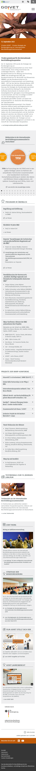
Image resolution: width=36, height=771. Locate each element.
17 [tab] (31, 190)
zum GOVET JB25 (8, 699)
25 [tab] (17, 193)
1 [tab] (1, 190)
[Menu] (33, 9)
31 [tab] (33, 193)
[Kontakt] (28, 2)
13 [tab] (20, 190)
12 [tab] (17, 190)
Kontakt (3, 750)
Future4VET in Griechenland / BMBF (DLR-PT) (17, 377)
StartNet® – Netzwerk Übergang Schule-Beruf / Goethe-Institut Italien (15, 403)
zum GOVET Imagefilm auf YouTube (15, 656)
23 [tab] (12, 193)
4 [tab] (9, 190)
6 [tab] (14, 190)
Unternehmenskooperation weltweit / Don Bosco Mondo (16, 390)
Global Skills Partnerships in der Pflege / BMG (16, 383)
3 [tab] (6, 190)
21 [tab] (6, 193)
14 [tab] (23, 190)
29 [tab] (28, 193)
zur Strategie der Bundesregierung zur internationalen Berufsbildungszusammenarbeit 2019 (19, 610)
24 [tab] (14, 193)
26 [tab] (20, 193)
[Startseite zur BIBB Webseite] (4, 2)
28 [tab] (25, 193)
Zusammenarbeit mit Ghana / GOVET (14, 409)
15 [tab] (25, 190)
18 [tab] (33, 190)
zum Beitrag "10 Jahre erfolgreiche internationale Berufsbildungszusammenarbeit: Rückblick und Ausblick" (18, 562)
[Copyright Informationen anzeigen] (32, 684)
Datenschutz (4, 754)
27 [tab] (23, 193)
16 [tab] (28, 190)
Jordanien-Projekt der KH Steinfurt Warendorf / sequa (14, 415)
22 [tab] (9, 193)
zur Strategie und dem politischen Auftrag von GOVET (15, 125)
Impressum (4, 752)
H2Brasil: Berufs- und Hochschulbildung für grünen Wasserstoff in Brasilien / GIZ (17, 396)
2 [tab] (4, 190)
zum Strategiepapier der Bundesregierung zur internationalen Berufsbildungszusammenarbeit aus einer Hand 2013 (19, 619)
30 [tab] (31, 193)
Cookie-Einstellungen (7, 758)
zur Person (8, 218)
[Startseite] (12, 8)
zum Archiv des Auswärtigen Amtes (19, 187)
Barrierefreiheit (5, 756)
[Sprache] (22, 2)
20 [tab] (4, 193)
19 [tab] (1, 193)
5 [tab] (12, 190)
